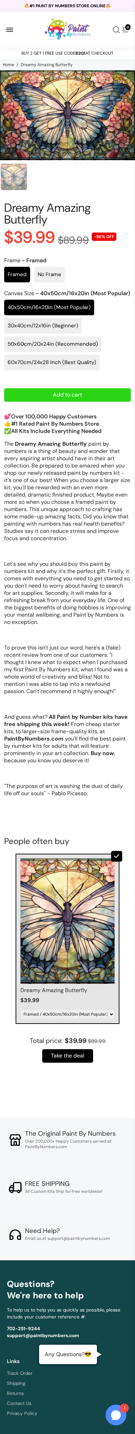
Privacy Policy (22, 1413)
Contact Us (19, 1403)
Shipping (16, 1383)
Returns (15, 1393)
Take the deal (67, 1055)
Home (8, 64)
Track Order (20, 1373)
